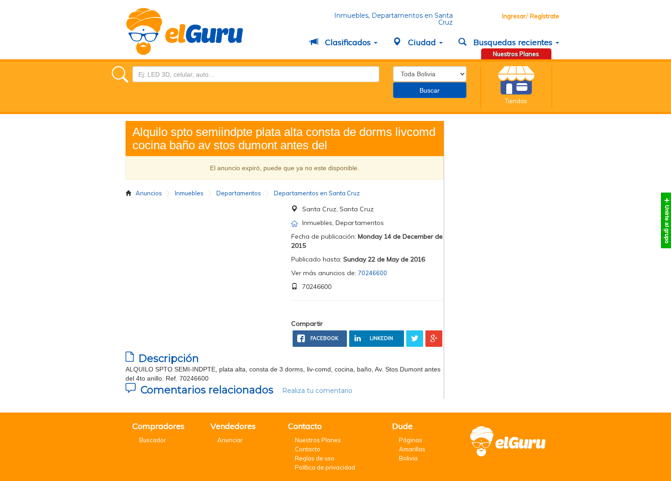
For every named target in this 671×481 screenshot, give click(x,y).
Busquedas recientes (513, 42)
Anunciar (230, 440)
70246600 (372, 273)
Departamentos (238, 193)
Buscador (152, 440)
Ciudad (422, 42)
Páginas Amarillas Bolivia (412, 449)
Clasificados (348, 42)
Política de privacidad (325, 467)
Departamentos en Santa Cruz (317, 193)
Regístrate (544, 16)
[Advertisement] (209, 268)
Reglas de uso (315, 458)
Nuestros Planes (516, 54)
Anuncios (149, 193)
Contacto (307, 449)
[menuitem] (344, 43)
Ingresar (514, 16)
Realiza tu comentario (317, 391)
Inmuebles (189, 193)
